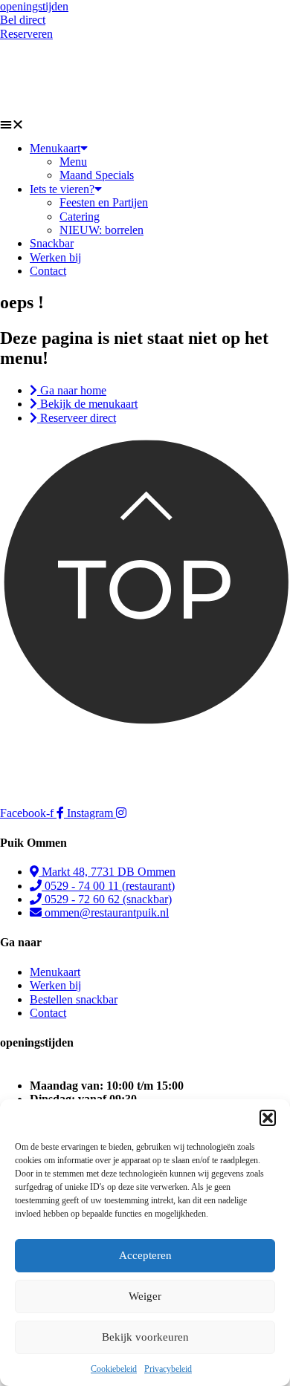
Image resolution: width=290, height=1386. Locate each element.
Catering (79, 216)
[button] (267, 1117)
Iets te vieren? (62, 189)
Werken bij (55, 257)
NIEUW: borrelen (101, 230)
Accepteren (145, 1255)
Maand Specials (96, 175)
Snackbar (52, 243)
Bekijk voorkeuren (145, 1337)
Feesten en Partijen (103, 202)
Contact (48, 270)
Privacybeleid (168, 1369)
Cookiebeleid (114, 1369)
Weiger (145, 1296)
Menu (73, 161)
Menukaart (55, 148)
